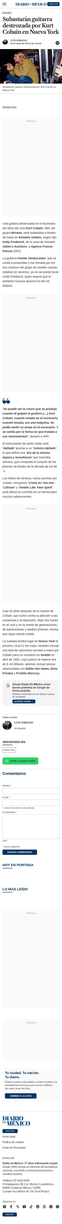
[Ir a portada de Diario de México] (31, 1121)
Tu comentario (9, 812)
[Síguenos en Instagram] (4, 1207)
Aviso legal (8, 1136)
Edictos (10, 1131)
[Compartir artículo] (58, 43)
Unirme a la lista (21, 1096)
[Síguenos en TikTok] (31, 1207)
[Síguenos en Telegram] (51, 1207)
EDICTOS (53, 4)
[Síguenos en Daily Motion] (58, 1207)
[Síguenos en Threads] (44, 1207)
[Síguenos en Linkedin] (38, 1207)
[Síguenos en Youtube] (24, 1207)
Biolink (10, 1214)
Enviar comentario (19, 852)
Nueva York (9, 750)
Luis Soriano (18, 40)
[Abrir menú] (4, 4)
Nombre (6, 785)
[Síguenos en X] (18, 1207)
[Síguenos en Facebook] (11, 1207)
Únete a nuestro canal (22, 760)
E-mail (6, 797)
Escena (7, 13)
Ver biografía (20, 728)
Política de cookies (13, 1142)
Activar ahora (22, 701)
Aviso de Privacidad (13, 1147)
